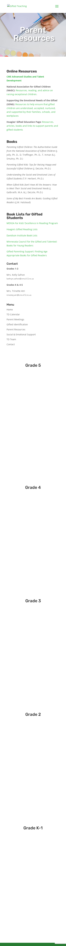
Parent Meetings (15, 319)
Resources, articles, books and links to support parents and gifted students (32, 125)
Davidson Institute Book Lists (22, 235)
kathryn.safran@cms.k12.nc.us (20, 278)
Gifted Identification (17, 324)
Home (10, 309)
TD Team (11, 339)
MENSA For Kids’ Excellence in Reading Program (32, 223)
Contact (11, 344)
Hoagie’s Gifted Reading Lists (22, 229)
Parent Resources (16, 329)
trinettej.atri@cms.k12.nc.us (19, 295)
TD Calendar (13, 314)
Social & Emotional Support (21, 334)
